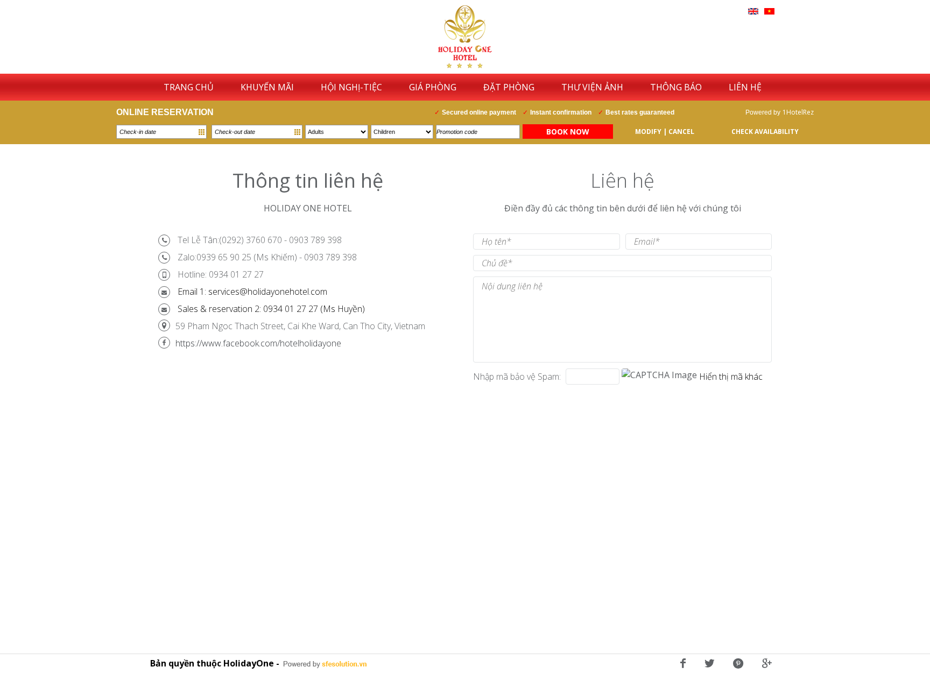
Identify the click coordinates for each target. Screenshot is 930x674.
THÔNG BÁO (676, 87)
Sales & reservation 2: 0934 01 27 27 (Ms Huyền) (271, 309)
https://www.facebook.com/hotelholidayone (258, 343)
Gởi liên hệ (505, 406)
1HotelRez (798, 112)
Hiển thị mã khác (731, 376)
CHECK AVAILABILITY (765, 131)
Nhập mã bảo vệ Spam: (517, 376)
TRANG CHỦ (189, 87)
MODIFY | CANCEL (664, 131)
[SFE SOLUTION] (325, 664)
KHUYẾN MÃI (267, 87)
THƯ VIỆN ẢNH (592, 87)
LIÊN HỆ (745, 87)
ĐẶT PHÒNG (508, 87)
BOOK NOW (567, 131)
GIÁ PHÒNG (432, 87)
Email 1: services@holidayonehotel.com (252, 291)
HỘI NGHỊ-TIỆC (351, 87)
